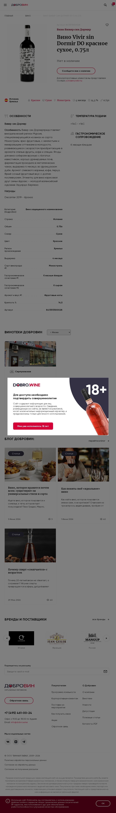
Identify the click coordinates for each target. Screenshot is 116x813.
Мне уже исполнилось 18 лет (33, 426)
